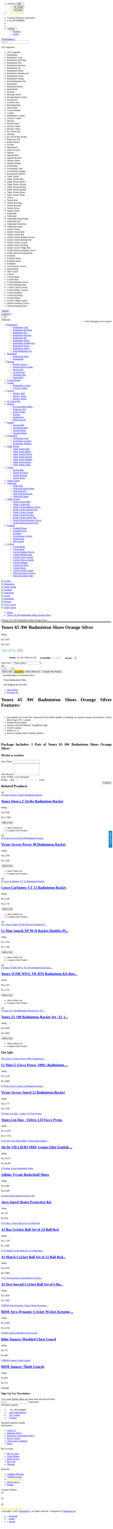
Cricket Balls (19, 546)
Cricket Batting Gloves (23, 552)
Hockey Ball (19, 393)
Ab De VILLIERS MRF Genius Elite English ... (36, 1147)
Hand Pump (18, 539)
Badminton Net (20, 332)
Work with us (13, 1482)
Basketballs (18, 359)
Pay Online (14, 1415)
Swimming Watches (22, 443)
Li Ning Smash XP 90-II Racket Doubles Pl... (34, 931)
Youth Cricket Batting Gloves (26, 507)
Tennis (10, 467)
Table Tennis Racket (22, 457)
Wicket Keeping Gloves (24, 573)
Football (11, 525)
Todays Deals (13, 480)
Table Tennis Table (22, 465)
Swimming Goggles (22, 441)
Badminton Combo (22, 385)
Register (17, 31)
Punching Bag (19, 375)
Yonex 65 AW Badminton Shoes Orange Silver (29, 615)
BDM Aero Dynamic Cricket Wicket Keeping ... (37, 1312)
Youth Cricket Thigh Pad (24, 517)
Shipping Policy (14, 1433)
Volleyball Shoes (21, 496)
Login (16, 34)
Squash (10, 422)
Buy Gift (11, 1461)
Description (12, 690)
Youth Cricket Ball (21, 502)
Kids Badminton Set (22, 351)
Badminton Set (20, 338)
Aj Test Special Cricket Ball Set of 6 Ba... (32, 1284)
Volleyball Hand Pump (23, 488)
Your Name (6, 761)
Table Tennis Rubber (22, 459)
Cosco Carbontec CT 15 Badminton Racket (33, 887)
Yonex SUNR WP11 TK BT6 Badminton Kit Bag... (39, 974)
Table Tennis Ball (21, 449)
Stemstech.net (69, 1511)
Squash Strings (20, 433)
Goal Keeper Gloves (22, 536)
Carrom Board (13, 380)
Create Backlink (16, 13)
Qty (3, 665)
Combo (10, 383)
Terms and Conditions (17, 1441)
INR (19, 4)
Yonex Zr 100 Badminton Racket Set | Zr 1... (34, 1017)
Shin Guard (18, 541)
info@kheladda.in (17, 1412)
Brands (10, 1484)
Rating (4, 780)
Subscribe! (34, 1402)
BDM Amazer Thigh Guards (22, 1367)
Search (5, 311)
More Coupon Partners (11, 1508)
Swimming (12, 435)
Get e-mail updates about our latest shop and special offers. (28, 1399)
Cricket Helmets (20, 562)
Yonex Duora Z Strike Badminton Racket (32, 801)
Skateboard (18, 417)
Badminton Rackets (22, 335)
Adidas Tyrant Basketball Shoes (25, 1174)
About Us (11, 1430)
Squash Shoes (19, 430)
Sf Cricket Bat (13, 401)
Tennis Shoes (19, 478)
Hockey (10, 391)
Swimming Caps (20, 438)
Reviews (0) (12, 692)
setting (11, 29)
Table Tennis (13, 446)
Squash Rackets (20, 428)
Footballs (17, 533)
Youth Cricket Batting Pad (25, 509)
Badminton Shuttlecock (24, 343)
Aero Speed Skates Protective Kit (26, 1202)
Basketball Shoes (21, 356)
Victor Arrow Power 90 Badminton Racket (33, 844)
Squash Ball (18, 425)
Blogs (10, 1443)
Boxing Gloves (20, 364)
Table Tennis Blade (22, 451)
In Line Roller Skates (23, 406)
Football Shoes (20, 528)
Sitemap (11, 1464)
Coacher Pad (19, 372)
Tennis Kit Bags (20, 472)
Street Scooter (19, 420)
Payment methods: (9, 1423)
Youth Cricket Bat (21, 504)
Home (10, 612)
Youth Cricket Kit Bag (23, 515)
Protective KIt (19, 409)
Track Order (110, 838)
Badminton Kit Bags (22, 330)
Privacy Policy (14, 1438)
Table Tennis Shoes (22, 462)
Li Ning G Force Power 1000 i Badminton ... (34, 1065)
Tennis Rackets (20, 475)
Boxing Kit (18, 369)
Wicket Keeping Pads (23, 576)
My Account (13, 1453)
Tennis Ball (18, 470)
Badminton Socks (21, 346)
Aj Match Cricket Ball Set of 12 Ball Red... (33, 1257)
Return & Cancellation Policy (20, 1435)
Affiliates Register (15, 1474)
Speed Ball (18, 377)
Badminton (12, 324)
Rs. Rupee (18, 7)
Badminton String (21, 348)
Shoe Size (5, 663)
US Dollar (18, 10)
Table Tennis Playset (22, 454)
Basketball (12, 354)
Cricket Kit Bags (21, 565)
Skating (10, 404)
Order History (13, 1456)
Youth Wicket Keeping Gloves (27, 520)
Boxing (10, 361)
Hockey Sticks (19, 398)
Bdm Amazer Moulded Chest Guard (28, 1339)
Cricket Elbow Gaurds (23, 560)
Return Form (13, 1459)
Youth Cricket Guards (23, 512)
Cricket (10, 544)
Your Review (7, 774)
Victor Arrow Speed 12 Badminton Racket (33, 1092)
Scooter (16, 414)
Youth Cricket (13, 499)
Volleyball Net (19, 491)
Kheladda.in (24, 1511)
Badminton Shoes (21, 340)
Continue (107, 783)
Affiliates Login (14, 1477)
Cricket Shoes (19, 568)
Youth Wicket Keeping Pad (25, 523)
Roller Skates (19, 412)
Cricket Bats (18, 549)
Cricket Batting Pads (22, 554)
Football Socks (20, 531)
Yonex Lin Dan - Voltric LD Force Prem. (32, 1120)
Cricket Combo (20, 388)
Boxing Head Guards (23, 367)
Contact (13, 1418)
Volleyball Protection (22, 494)
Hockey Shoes (19, 396)
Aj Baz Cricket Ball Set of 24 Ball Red (30, 1229)
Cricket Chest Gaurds (23, 557)
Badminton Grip (20, 327)
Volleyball (11, 483)
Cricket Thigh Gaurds (23, 570)
